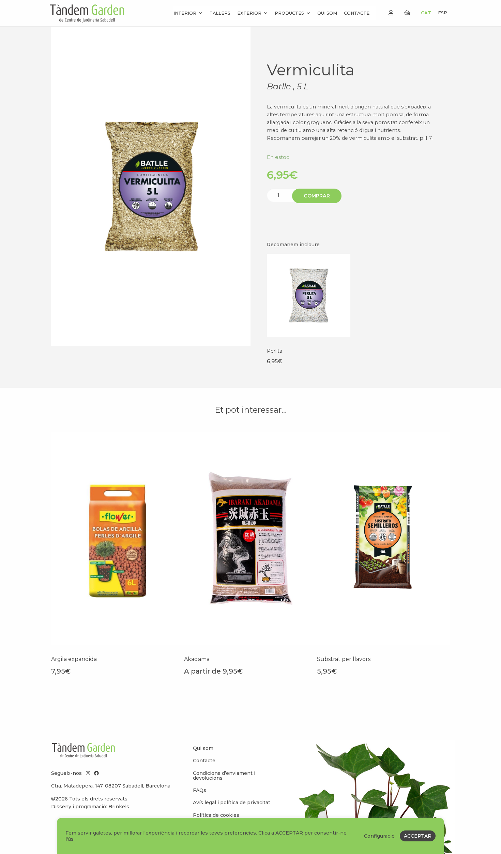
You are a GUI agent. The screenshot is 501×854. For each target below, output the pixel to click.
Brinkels (118, 807)
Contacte (356, 13)
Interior (184, 13)
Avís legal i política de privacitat (231, 802)
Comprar (317, 196)
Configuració (379, 836)
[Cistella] (407, 12)
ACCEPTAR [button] (417, 836)
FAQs (199, 790)
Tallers (220, 13)
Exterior (249, 13)
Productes (289, 13)
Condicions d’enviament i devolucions (224, 775)
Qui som (327, 13)
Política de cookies (216, 815)
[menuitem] (233, 748)
